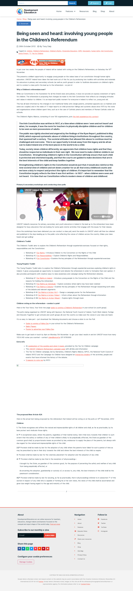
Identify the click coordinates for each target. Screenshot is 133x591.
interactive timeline (82, 355)
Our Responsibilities (44, 256)
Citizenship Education (69, 51)
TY (30, 53)
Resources (84, 11)
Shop (103, 11)
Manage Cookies (25, 562)
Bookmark (24, 24)
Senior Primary (23, 53)
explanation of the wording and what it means (46, 346)
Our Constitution (43, 258)
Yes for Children (37, 53)
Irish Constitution (107, 51)
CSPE (80, 51)
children (29, 51)
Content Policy (85, 584)
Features (69, 11)
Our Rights (41, 253)
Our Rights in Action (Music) (49, 298)
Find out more (55, 524)
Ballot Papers (31, 326)
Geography (87, 51)
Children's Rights (55, 51)
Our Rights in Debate (45, 287)
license (41, 581)
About (111, 11)
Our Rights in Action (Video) (49, 295)
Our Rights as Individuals (46, 284)
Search (72, 3)
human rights (95, 51)
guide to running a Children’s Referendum (66, 308)
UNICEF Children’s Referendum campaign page (47, 349)
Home (59, 11)
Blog (94, 11)
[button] (19, 548)
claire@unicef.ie (54, 337)
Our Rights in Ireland (44, 278)
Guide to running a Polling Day (37, 323)
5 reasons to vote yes (34, 360)
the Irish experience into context (85, 117)
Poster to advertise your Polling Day (40, 329)
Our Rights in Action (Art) (48, 292)
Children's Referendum (41, 51)
